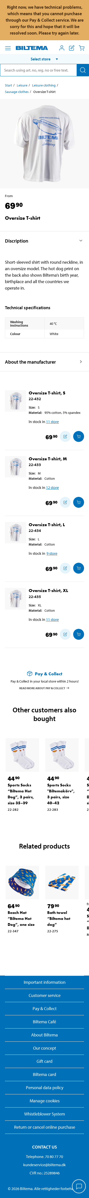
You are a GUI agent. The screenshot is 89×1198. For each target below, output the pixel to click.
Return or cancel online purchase (44, 1127)
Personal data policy (44, 1087)
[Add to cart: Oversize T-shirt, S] (78, 436)
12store (52, 487)
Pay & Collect (45, 1008)
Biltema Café (44, 1022)
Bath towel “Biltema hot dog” (58, 918)
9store (51, 553)
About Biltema (44, 1035)
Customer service (45, 995)
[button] (44, 59)
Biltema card (44, 1074)
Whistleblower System (44, 1114)
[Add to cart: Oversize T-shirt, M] (78, 502)
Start (8, 85)
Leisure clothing (44, 85)
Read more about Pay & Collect (42, 688)
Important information (45, 982)
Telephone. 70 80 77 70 (44, 1156)
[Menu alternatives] (8, 48)
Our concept (44, 1048)
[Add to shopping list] (65, 436)
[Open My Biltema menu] (62, 48)
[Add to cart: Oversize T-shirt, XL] (78, 634)
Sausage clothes (17, 91)
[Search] (83, 70)
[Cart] (82, 48)
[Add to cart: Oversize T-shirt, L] (78, 568)
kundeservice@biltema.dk (44, 1164)
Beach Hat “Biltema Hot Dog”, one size (21, 918)
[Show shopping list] (72, 48)
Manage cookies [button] (45, 1101)
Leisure (22, 85)
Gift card (44, 1061)
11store (52, 421)
